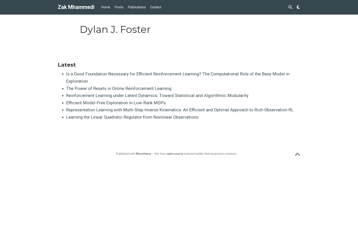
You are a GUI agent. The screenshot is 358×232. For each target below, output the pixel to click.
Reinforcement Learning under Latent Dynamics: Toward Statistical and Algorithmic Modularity (157, 95)
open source (175, 153)
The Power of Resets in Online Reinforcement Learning (118, 88)
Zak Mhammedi (76, 7)
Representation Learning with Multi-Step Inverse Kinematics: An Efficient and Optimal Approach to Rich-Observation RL (180, 109)
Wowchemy (143, 153)
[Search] (290, 7)
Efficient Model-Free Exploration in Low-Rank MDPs (116, 102)
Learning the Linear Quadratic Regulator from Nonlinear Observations (132, 117)
